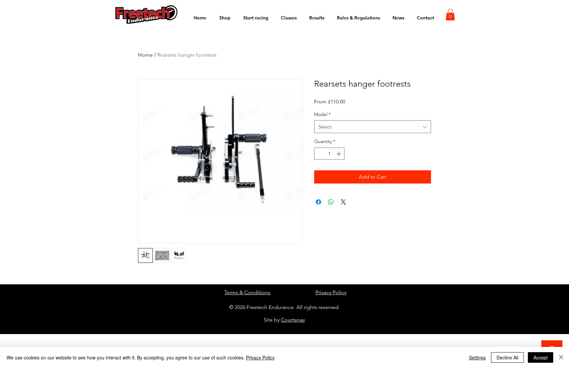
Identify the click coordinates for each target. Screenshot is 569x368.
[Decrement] (319, 153)
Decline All (507, 357)
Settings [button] (477, 357)
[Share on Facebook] (318, 202)
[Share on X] (343, 202)
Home (145, 55)
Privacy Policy (330, 292)
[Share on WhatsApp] (331, 202)
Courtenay (293, 320)
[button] (450, 14)
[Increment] (339, 153)
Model (322, 114)
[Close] (561, 357)
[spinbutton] (329, 153)
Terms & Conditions (247, 292)
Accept (540, 357)
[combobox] (372, 126)
